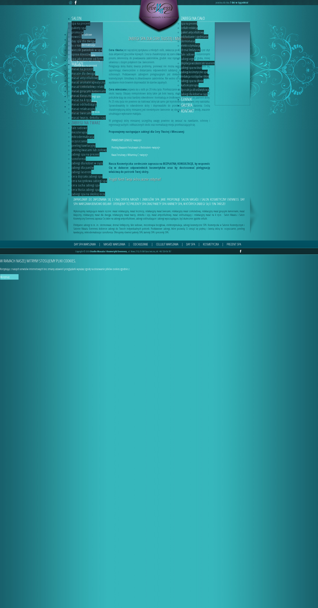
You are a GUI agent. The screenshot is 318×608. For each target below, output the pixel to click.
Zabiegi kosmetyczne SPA (194, 72)
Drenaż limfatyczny (190, 50)
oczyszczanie (230, 228)
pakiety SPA (137, 232)
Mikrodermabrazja (83, 136)
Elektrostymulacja (190, 45)
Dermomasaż (188, 41)
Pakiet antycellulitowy (192, 32)
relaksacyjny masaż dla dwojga (97, 215)
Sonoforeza (79, 158)
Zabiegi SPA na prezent (86, 154)
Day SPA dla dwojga (84, 41)
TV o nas (76, 45)
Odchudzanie (140, 244)
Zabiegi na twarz (86, 123)
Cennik (186, 99)
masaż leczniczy (137, 211)
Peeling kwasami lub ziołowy (89, 150)
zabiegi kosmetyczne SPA (194, 225)
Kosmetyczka (211, 244)
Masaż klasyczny (81, 95)
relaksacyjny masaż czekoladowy (186, 211)
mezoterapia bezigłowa (154, 225)
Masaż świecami (81, 113)
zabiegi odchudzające (146, 218)
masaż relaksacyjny (120, 211)
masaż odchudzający (182, 215)
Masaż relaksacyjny (83, 108)
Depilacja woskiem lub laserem (198, 63)
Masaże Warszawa (114, 244)
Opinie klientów (81, 54)
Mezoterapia (79, 132)
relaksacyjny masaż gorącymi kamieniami (220, 211)
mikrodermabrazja (92, 232)
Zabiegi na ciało (193, 18)
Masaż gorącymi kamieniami (89, 91)
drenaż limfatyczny (121, 225)
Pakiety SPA (79, 28)
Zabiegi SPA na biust (191, 67)
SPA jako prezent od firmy (87, 58)
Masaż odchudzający (84, 104)
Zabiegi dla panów (83, 167)
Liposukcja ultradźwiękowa (195, 89)
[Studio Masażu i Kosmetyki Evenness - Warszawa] (159, 32)
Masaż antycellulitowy (85, 78)
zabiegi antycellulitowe (124, 218)
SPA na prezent (81, 23)
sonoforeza (108, 232)
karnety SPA (149, 232)
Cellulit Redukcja (189, 28)
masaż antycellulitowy (161, 215)
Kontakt (187, 111)
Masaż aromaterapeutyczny (88, 82)
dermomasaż (105, 225)
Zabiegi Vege (187, 58)
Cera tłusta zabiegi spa (86, 189)
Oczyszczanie (79, 141)
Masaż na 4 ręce (81, 100)
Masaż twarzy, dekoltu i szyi (89, 117)
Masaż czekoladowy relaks (88, 86)
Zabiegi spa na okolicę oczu (88, 194)
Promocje (78, 32)
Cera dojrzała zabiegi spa (87, 176)
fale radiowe (136, 225)
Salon (77, 18)
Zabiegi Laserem (81, 172)
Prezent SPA (234, 244)
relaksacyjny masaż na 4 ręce (207, 215)
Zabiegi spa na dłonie (192, 81)
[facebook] (240, 251)
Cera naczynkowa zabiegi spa (89, 181)
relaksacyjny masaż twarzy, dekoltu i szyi (131, 215)
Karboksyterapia (190, 85)
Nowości (77, 36)
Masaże (78, 64)
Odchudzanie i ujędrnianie (194, 36)
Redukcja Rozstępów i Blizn (195, 76)
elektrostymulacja (174, 225)
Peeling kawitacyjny (84, 145)
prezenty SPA (162, 232)
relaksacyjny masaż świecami (158, 211)
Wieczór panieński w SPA (87, 50)
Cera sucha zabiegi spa (86, 185)
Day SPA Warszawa (85, 244)
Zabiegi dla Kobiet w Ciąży (87, 163)
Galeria (186, 105)
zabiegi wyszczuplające (168, 218)
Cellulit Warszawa (167, 244)
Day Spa (190, 244)
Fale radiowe (79, 128)
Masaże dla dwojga (83, 73)
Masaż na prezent (82, 69)
